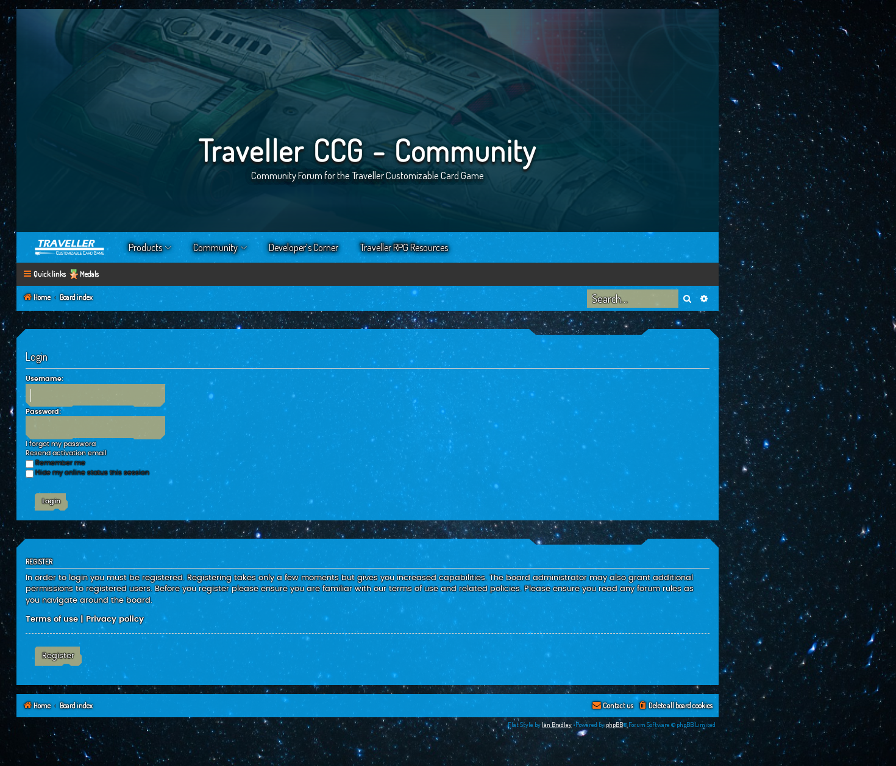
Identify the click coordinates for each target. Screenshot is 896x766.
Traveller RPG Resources (404, 247)
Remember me (60, 462)
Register (58, 655)
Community (215, 247)
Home (70, 247)
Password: (43, 411)
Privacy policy (115, 619)
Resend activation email (66, 453)
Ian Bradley (557, 724)
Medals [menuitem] (89, 273)
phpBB (614, 724)
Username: (44, 378)
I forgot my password (61, 444)
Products (145, 247)
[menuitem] (675, 706)
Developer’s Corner (303, 247)
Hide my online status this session (92, 472)
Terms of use (52, 619)
